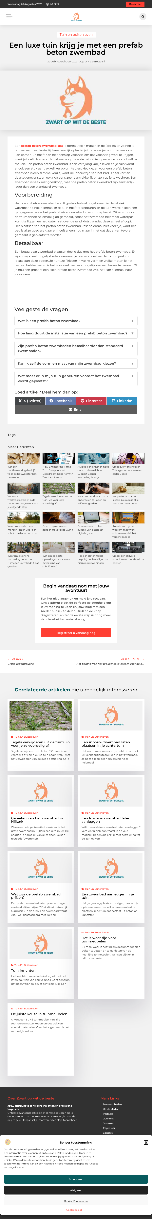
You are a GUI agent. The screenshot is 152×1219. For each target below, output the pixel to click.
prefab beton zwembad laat (42, 146)
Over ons (108, 1118)
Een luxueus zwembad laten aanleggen (106, 820)
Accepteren (76, 1179)
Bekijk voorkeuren (76, 1201)
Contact (108, 1132)
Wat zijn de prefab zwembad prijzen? (36, 896)
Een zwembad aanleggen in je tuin (108, 896)
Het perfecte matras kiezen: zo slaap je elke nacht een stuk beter (125, 500)
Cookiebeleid (74, 1209)
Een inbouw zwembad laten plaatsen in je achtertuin (106, 743)
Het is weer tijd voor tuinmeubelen (99, 939)
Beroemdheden (112, 1104)
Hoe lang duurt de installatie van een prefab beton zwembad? (76, 333)
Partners (108, 1113)
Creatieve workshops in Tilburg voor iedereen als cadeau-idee (127, 470)
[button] (146, 1143)
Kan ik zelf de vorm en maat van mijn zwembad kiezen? (76, 363)
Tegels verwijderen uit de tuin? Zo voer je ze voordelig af (57, 500)
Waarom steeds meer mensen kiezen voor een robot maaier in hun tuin (22, 530)
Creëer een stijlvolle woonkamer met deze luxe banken (128, 559)
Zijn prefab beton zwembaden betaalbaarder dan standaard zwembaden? (76, 348)
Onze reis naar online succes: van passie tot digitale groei (90, 530)
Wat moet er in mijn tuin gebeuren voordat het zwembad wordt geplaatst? (76, 378)
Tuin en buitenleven (76, 35)
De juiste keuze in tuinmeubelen (39, 1014)
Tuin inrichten (23, 970)
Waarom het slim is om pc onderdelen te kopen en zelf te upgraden (93, 500)
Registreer (109, 1128)
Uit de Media (110, 1109)
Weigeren (76, 1190)
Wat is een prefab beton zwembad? (76, 321)
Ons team (109, 1123)
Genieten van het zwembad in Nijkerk (37, 820)
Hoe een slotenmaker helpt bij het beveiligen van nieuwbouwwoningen (93, 559)
